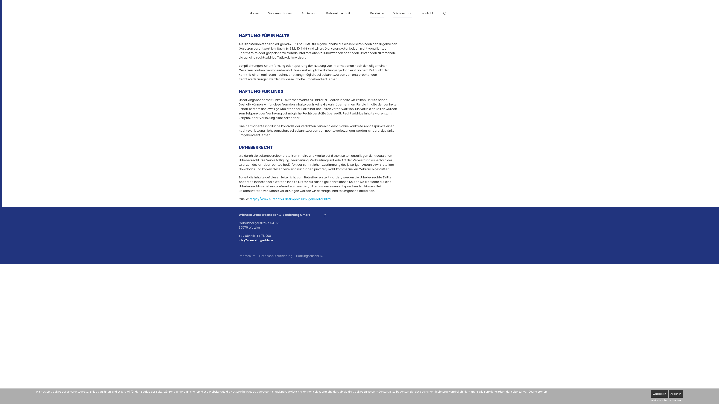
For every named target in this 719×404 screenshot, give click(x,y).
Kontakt (427, 13)
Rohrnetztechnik (338, 13)
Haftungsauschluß (309, 256)
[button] (445, 13)
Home (254, 13)
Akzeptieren (659, 393)
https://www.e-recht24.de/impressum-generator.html (290, 199)
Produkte (377, 13)
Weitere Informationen (666, 400)
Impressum (247, 256)
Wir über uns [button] (402, 13)
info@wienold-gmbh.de (256, 240)
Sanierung (309, 13)
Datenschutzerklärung (275, 256)
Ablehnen (676, 393)
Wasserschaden (280, 13)
